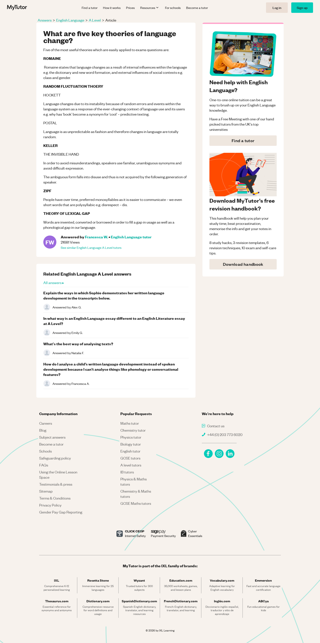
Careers (45, 423)
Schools (45, 451)
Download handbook (243, 264)
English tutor (130, 451)
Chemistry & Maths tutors (135, 494)
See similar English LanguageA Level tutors (91, 247)
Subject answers (52, 437)
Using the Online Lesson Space (58, 475)
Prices (130, 7)
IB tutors (127, 472)
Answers (45, 20)
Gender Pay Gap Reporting (60, 512)
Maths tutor (129, 423)
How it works (112, 7)
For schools (173, 7)
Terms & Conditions (55, 498)
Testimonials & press (55, 484)
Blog (42, 430)
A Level (95, 20)
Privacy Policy (50, 505)
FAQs (43, 465)
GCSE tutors (130, 458)
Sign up (302, 7)
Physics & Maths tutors (133, 481)
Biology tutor (130, 444)
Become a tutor (197, 7)
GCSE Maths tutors (135, 503)
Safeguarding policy (55, 458)
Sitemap (46, 491)
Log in (277, 7)
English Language (70, 20)
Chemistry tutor (133, 430)
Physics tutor (130, 437)
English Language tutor (131, 236)
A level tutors (130, 465)
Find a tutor (90, 7)
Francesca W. (96, 236)
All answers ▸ (53, 282)
